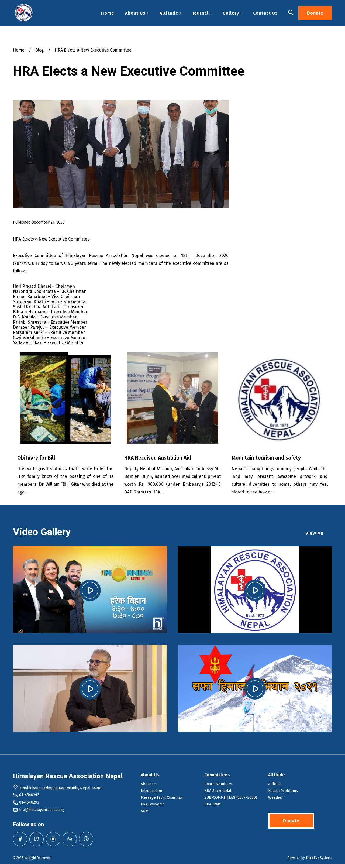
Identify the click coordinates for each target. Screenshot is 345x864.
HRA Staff (212, 804)
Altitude (169, 13)
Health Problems (283, 790)
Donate (315, 13)
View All (314, 533)
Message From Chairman (162, 797)
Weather (275, 797)
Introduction (151, 790)
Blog (39, 50)
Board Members (218, 784)
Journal (200, 13)
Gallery (231, 13)
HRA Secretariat (217, 790)
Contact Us (265, 13)
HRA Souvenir (152, 804)
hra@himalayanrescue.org (41, 809)
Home (107, 13)
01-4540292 (29, 795)
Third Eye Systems (319, 858)
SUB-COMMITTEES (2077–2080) (230, 797)
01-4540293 (29, 802)
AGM (144, 811)
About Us (135, 13)
